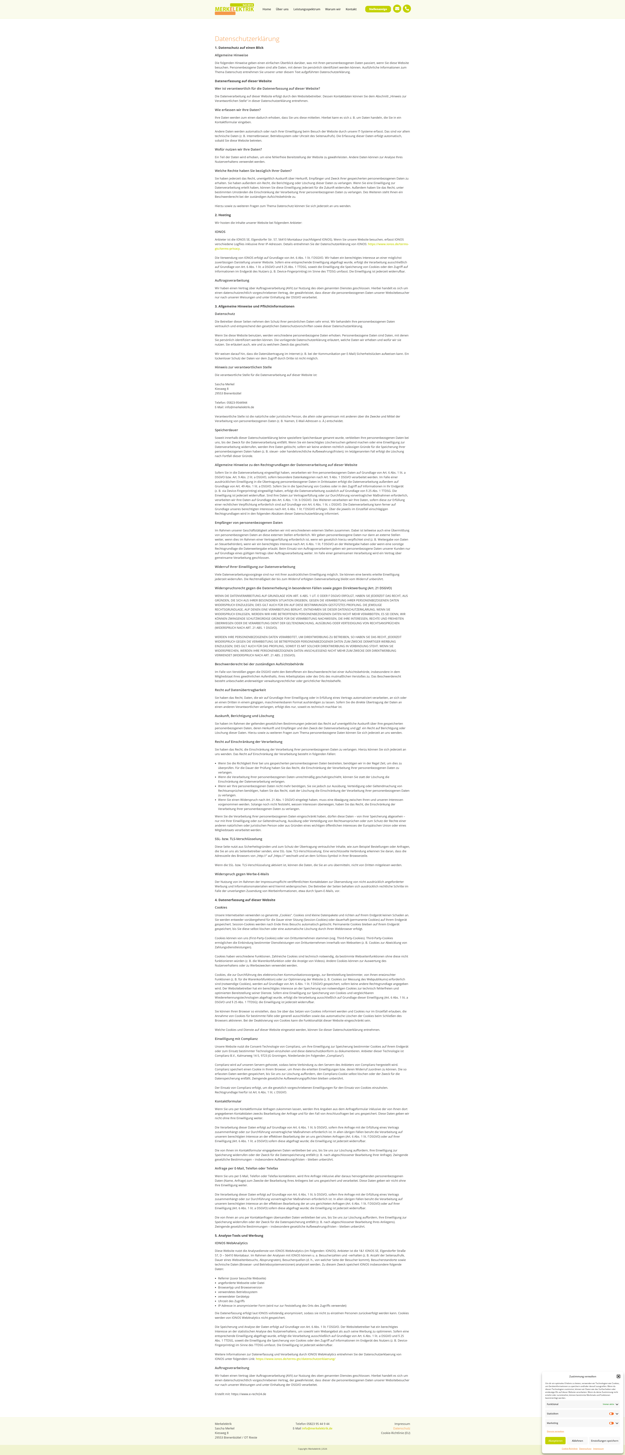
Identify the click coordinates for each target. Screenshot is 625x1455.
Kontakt (351, 9)
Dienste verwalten (555, 1431)
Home (267, 9)
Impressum (598, 1448)
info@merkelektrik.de (317, 1428)
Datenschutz (585, 1448)
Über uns (282, 9)
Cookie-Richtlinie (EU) (395, 1433)
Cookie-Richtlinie (570, 1448)
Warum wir (333, 9)
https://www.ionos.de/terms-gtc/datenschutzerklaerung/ (295, 1359)
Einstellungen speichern (604, 1440)
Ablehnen (577, 1440)
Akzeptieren (555, 1440)
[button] (618, 1376)
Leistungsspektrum (306, 9)
